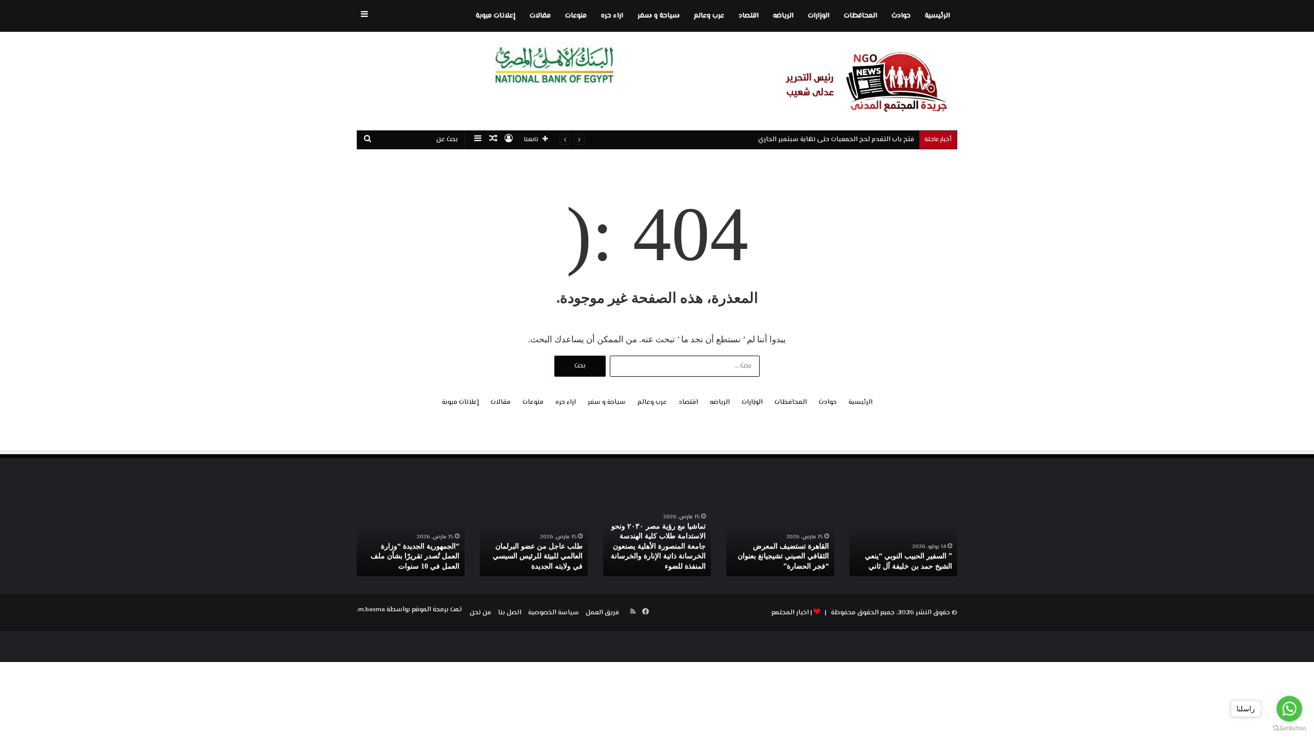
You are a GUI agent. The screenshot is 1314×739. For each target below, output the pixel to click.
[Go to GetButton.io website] (1289, 728)
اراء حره (612, 16)
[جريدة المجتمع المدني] (862, 81)
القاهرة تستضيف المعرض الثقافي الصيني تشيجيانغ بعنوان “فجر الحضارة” (783, 556)
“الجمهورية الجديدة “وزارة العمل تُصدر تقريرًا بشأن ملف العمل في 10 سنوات (415, 556)
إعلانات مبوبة (495, 16)
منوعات (576, 16)
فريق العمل (602, 613)
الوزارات (818, 16)
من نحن (480, 613)
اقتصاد (749, 16)
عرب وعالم (709, 16)
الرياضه (783, 16)
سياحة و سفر (658, 16)
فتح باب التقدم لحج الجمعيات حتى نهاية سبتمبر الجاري (836, 139)
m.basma (371, 610)
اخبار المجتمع (790, 613)
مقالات (540, 16)
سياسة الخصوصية (553, 613)
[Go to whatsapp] (1289, 709)
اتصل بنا (509, 613)
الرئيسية (937, 16)
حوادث (901, 16)
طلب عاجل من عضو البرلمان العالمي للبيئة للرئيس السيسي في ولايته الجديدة (538, 556)
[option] (903, 536)
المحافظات (860, 16)
